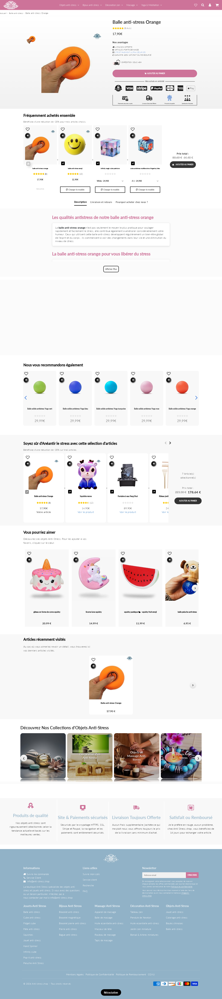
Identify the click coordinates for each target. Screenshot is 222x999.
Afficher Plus (111, 269)
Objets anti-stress (67, 5)
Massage (130, 5)
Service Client (34, 877)
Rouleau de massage (105, 934)
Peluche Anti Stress (33, 963)
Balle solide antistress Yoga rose (146, 409)
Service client (90, 879)
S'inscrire (192, 875)
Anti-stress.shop (40, 983)
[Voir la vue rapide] (26, 379)
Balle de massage (104, 917)
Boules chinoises (174, 923)
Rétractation (111, 992)
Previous (25, 397)
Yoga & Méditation (150, 5)
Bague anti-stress (68, 934)
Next (196, 397)
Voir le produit (86, 512)
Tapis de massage (104, 940)
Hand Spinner (30, 946)
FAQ (85, 891)
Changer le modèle (76, 189)
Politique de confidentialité (181, 887)
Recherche (88, 885)
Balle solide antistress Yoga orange (182, 409)
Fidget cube (29, 923)
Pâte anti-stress (31, 929)
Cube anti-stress (31, 917)
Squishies (28, 934)
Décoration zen (112, 5)
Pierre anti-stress (68, 929)
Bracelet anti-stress (69, 912)
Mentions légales (75, 974)
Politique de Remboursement (131, 974)
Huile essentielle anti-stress (109, 923)
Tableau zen (136, 912)
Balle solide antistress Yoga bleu (75, 409)
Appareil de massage (105, 912)
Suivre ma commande (38, 874)
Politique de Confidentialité (100, 974)
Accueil (3, 13)
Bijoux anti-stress (91, 5)
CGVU (151, 974)
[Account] (209, 5)
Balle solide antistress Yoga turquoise (111, 409)
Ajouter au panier (184, 164)
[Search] (202, 5)
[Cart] (217, 5)
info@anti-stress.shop (38, 881)
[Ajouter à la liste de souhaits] (26, 373)
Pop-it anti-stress (32, 957)
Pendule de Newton (140, 917)
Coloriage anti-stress (176, 917)
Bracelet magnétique (69, 917)
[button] (29, 685)
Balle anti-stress (16, 13)
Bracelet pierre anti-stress (72, 923)
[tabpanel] (32, 39)
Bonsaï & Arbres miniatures (144, 934)
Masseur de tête (103, 929)
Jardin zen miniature (140, 929)
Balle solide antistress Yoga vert (39, 409)
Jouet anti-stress (32, 940)
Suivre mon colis (91, 874)
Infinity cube (30, 951)
